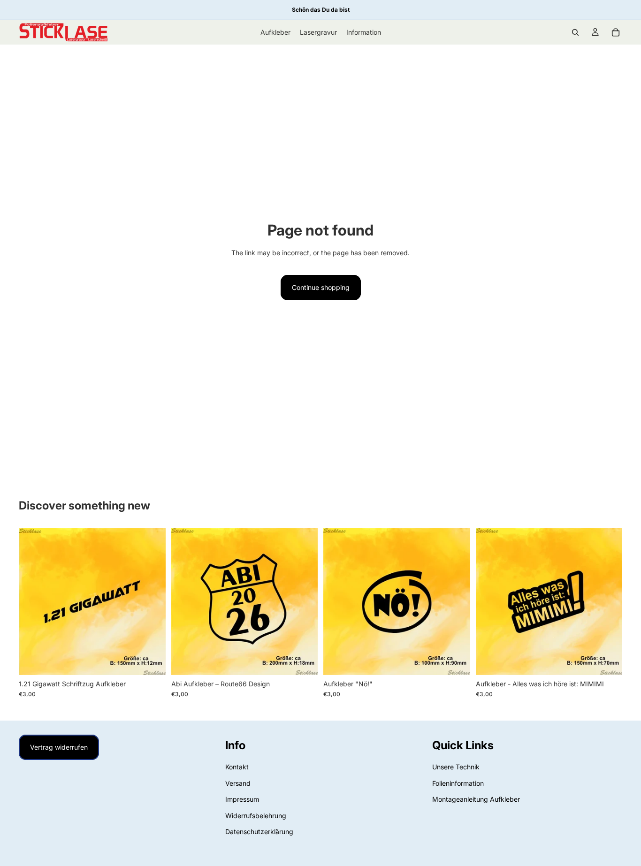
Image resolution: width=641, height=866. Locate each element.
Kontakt (237, 767)
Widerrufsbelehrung (255, 815)
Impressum (242, 799)
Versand (238, 783)
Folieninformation (458, 783)
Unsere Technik (456, 767)
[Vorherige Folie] (33, 602)
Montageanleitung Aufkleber (476, 799)
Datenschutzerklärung (259, 832)
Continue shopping (321, 287)
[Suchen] (575, 32)
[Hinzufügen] (151, 660)
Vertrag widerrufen (59, 747)
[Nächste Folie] (151, 602)
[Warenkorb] (615, 32)
